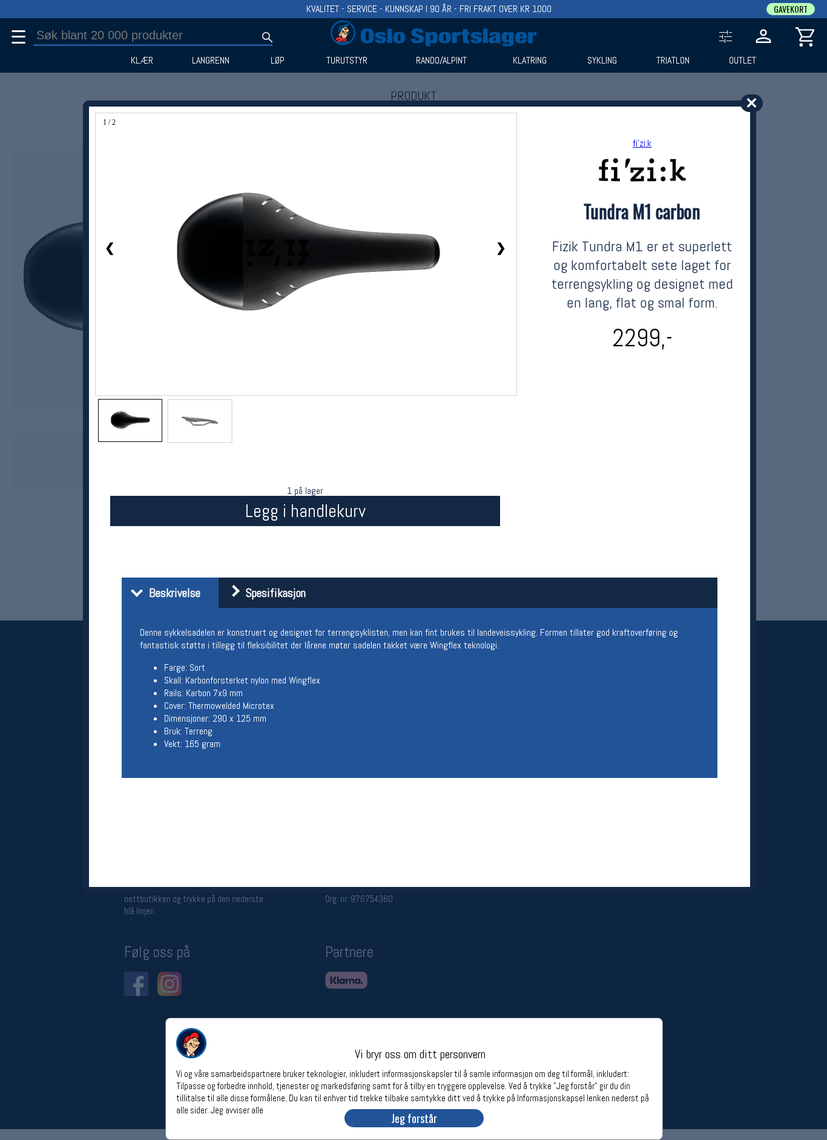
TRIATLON (673, 60)
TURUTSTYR (346, 60)
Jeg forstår (414, 1118)
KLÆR (142, 60)
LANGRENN (210, 60)
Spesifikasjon (273, 593)
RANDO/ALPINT (441, 60)
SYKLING (602, 60)
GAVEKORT (791, 9)
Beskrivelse (171, 593)
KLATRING (530, 60)
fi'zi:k (642, 143)
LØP (278, 60)
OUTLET (742, 60)
